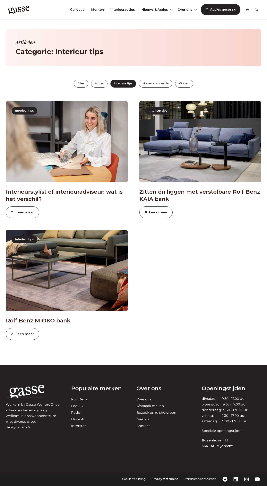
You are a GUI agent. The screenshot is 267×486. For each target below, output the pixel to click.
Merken (97, 10)
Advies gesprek (223, 9)
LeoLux (77, 406)
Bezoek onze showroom (157, 412)
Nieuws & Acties (155, 10)
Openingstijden (223, 388)
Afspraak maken (150, 406)
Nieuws (142, 419)
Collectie (77, 10)
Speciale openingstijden (222, 431)
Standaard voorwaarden (200, 479)
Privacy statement (164, 479)
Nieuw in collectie (155, 83)
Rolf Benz (79, 399)
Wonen (184, 83)
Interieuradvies (122, 10)
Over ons (184, 10)
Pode (75, 412)
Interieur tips (123, 83)
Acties (99, 83)
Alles (81, 83)
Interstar (78, 426)
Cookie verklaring (134, 479)
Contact (143, 426)
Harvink (77, 419)
